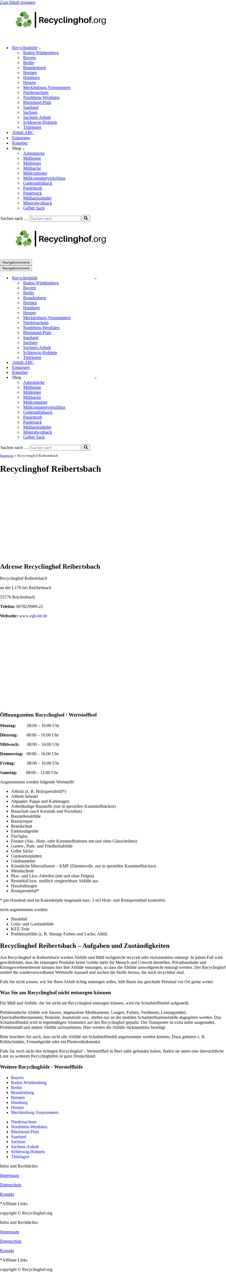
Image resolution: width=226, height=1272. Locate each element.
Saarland (30, 107)
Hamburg (31, 77)
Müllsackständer (37, 198)
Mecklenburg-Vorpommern (47, 87)
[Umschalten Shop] (95, 377)
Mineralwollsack (37, 203)
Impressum (9, 1175)
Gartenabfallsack (37, 183)
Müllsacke (32, 168)
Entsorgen (21, 137)
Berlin (28, 62)
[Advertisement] (113, 518)
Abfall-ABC (23, 132)
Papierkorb (32, 188)
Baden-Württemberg (41, 52)
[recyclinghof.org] (69, 38)
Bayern (29, 57)
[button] (40, 47)
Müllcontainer (35, 173)
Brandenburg (34, 67)
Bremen (30, 72)
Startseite (7, 455)
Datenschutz (10, 1184)
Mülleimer (32, 163)
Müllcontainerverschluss (44, 178)
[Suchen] (86, 218)
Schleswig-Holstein (40, 122)
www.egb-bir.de (33, 615)
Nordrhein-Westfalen (41, 97)
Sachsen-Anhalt (37, 117)
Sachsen (30, 112)
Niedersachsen (36, 92)
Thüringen (32, 127)
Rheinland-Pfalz (37, 102)
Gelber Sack (34, 208)
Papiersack (32, 193)
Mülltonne (32, 158)
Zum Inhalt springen (17, 2)
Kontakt (7, 1194)
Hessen (29, 82)
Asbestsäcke (34, 153)
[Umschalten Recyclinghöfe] (95, 278)
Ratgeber (20, 143)
